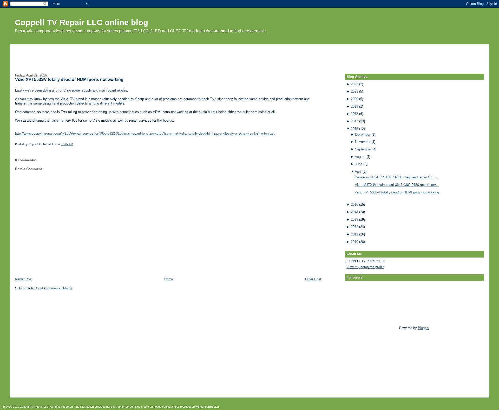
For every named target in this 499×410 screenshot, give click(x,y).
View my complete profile (365, 267)
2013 (354, 219)
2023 (354, 84)
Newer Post (23, 279)
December (362, 134)
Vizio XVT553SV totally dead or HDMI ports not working (69, 79)
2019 (354, 106)
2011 (354, 234)
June (358, 164)
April (358, 171)
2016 (354, 129)
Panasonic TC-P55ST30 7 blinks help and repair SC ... (396, 177)
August (360, 157)
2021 (354, 91)
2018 (354, 114)
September (363, 149)
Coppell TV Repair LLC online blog (81, 22)
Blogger (423, 328)
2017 (354, 121)
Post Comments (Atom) (54, 288)
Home (168, 279)
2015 (354, 204)
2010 (354, 242)
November (362, 142)
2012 (354, 227)
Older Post (313, 279)
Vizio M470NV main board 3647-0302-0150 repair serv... (397, 185)
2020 (354, 99)
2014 (354, 212)
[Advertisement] (249, 55)
